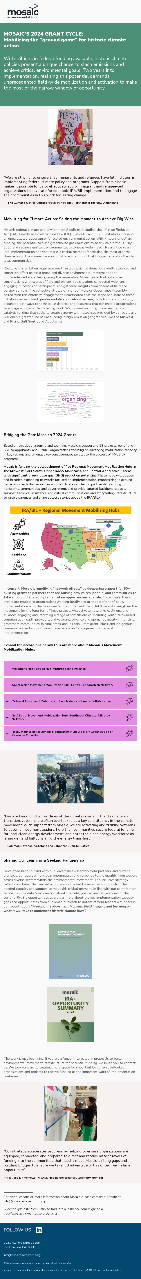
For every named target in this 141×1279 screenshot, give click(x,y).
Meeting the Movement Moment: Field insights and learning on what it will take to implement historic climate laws (67, 908)
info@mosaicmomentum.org (24, 1201)
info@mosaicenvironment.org (22, 1255)
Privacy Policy (49, 1263)
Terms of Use (64, 1263)
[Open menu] (130, 12)
